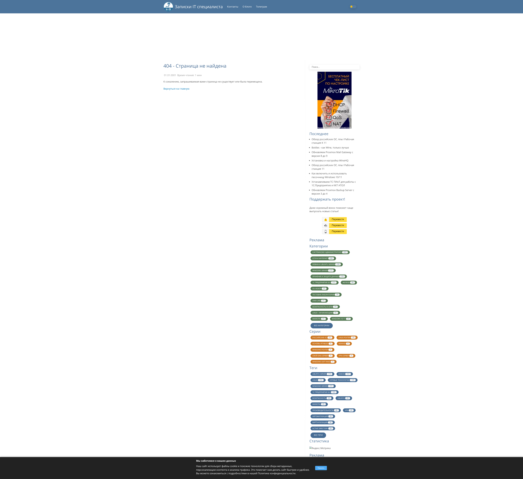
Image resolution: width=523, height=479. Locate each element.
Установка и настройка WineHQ (330, 160)
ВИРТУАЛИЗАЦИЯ (321, 422)
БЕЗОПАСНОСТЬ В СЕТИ (324, 306)
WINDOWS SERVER (322, 270)
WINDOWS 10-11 (340, 318)
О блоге (247, 6)
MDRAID (343, 343)
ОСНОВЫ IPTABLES (321, 343)
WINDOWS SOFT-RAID (322, 361)
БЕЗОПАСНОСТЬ (321, 398)
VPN (348, 410)
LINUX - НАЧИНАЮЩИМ (324, 312)
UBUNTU (343, 398)
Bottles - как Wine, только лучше (330, 147)
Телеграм (261, 6)
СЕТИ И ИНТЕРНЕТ (322, 258)
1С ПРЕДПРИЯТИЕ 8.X (323, 282)
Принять (321, 468)
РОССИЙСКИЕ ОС (321, 337)
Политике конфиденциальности (276, 473)
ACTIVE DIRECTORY (322, 428)
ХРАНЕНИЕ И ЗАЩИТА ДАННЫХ (327, 276)
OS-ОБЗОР (318, 288)
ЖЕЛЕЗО (348, 282)
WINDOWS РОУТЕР (321, 349)
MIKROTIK (318, 318)
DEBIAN (343, 374)
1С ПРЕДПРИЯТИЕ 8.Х (323, 392)
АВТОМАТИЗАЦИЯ (322, 416)
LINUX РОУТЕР (346, 337)
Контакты (232, 6)
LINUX (317, 380)
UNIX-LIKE (318, 300)
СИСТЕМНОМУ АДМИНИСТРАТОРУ (329, 252)
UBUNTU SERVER (321, 374)
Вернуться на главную (176, 88)
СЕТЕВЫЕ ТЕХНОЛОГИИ (342, 380)
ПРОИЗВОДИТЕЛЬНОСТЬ (324, 410)
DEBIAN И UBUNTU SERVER (325, 264)
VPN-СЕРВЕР (345, 355)
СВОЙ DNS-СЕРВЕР (321, 355)
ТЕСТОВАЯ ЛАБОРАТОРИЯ (325, 294)
